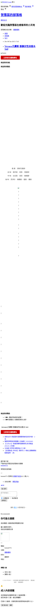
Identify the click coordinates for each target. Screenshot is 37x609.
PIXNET (9, 580)
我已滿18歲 (5, 605)
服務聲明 (20, 582)
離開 (11, 605)
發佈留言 (4, 500)
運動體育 (16, 30)
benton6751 (4, 465)
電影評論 (16, 481)
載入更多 (4, 488)
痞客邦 (15, 476)
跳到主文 (4, 20)
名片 (6, 38)
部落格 (7, 36)
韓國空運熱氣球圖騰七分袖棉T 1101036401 (19, 441)
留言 (19, 476)
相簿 (6, 33)
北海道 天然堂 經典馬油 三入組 (15, 448)
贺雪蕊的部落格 (11, 15)
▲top (2, 485)
